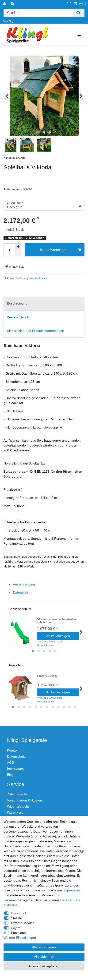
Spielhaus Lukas (47, 675)
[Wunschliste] (69, 3)
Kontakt (12, 750)
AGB (10, 762)
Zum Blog (8, 21)
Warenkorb (15, 812)
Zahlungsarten (18, 794)
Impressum (15, 768)
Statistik (17, 918)
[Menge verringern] (18, 253)
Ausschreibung (24, 584)
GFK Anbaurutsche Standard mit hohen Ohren (57, 621)
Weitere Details (18, 317)
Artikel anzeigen (58, 636)
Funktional (19, 933)
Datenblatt (20, 592)
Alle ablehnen (44, 956)
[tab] (44, 303)
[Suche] (78, 13)
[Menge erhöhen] (18, 246)
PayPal (16, 928)
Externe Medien (22, 923)
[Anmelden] (5, 3)
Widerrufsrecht (18, 806)
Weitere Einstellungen (20, 938)
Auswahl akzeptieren (44, 966)
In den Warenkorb (53, 250)
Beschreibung (17, 303)
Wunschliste (16, 266)
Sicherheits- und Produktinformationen (35, 331)
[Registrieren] (13, 3)
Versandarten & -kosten (24, 800)
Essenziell (18, 913)
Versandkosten (38, 278)
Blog (10, 774)
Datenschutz (16, 756)
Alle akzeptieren (44, 947)
